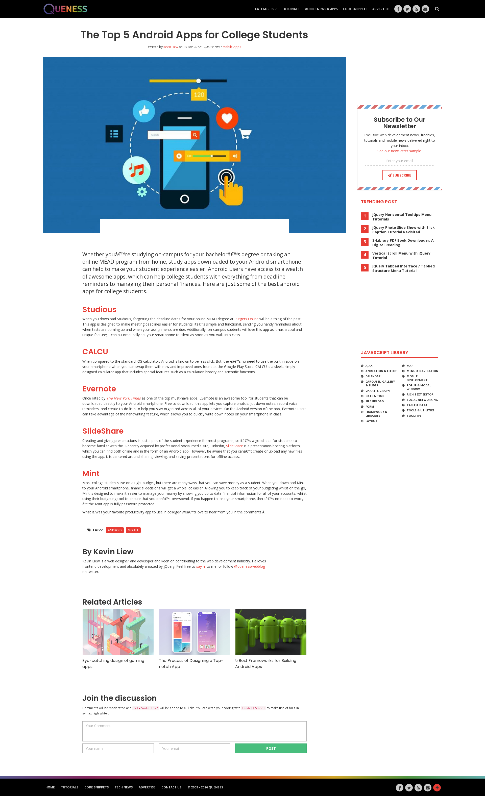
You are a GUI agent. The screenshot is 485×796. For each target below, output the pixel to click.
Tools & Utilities (420, 410)
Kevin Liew (170, 47)
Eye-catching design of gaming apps (113, 663)
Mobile (133, 530)
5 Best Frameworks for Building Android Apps (265, 663)
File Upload (375, 401)
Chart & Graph (378, 390)
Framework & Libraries (376, 413)
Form (370, 406)
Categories (265, 9)
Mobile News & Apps (321, 9)
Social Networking (422, 400)
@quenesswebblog (249, 566)
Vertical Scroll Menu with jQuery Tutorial (401, 255)
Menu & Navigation (422, 371)
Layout (371, 421)
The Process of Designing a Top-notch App (191, 663)
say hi (201, 566)
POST (271, 748)
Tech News (124, 787)
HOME (50, 787)
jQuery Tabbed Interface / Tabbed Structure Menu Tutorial (403, 268)
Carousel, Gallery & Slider (380, 383)
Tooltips (414, 415)
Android (115, 530)
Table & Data (417, 405)
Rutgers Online (246, 318)
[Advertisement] (194, 232)
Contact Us (171, 787)
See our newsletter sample (399, 150)
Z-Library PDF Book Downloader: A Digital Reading (403, 242)
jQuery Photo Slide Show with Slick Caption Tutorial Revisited (403, 229)
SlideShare (234, 445)
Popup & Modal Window (419, 387)
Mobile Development (417, 378)
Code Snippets (355, 9)
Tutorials (290, 9)
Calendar (373, 376)
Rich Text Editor (420, 394)
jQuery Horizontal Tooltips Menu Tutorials (401, 216)
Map (410, 365)
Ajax (369, 365)
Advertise (380, 9)
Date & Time (375, 396)
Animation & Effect (381, 371)
